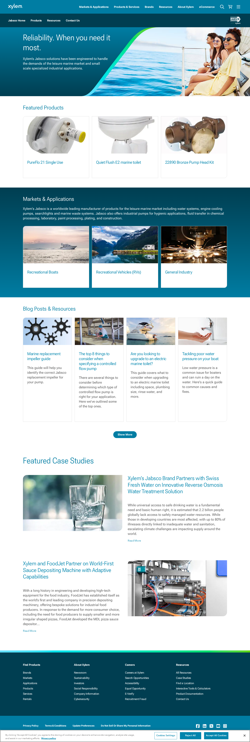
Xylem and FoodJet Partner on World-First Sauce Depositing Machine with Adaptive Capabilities (68, 570)
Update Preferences (83, 725)
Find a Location (185, 683)
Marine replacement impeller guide (43, 356)
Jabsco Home (16, 20)
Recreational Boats (42, 272)
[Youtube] (218, 726)
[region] (125, 736)
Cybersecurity (81, 699)
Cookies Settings (165, 736)
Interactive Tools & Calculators (193, 688)
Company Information (86, 693)
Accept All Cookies (216, 736)
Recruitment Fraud (135, 699)
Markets (27, 678)
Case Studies (183, 678)
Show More (125, 434)
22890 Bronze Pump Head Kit (189, 162)
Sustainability (81, 678)
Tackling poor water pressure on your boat (200, 356)
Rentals (27, 699)
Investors (79, 683)
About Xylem (186, 7)
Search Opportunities (137, 678)
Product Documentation (189, 693)
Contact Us (182, 699)
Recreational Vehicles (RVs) (118, 272)
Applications (30, 683)
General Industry (178, 272)
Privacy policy (48, 738)
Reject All (190, 736)
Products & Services (126, 7)
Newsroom (80, 672)
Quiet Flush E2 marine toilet (118, 162)
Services (27, 693)
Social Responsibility (85, 688)
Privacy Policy (30, 725)
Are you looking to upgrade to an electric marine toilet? (148, 358)
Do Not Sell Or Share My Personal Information (126, 725)
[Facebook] (198, 726)
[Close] (244, 735)
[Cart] (230, 6)
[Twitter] (211, 726)
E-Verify (129, 693)
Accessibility (132, 683)
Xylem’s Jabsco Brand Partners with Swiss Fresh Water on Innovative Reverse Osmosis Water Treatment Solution (175, 485)
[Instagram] (225, 726)
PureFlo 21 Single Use (45, 162)
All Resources (183, 672)
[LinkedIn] (205, 726)
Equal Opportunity (135, 688)
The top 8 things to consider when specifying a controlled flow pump (97, 361)
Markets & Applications (94, 7)
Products (36, 20)
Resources (165, 7)
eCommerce (207, 7)
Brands (149, 7)
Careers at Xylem (134, 672)
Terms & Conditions (55, 725)
